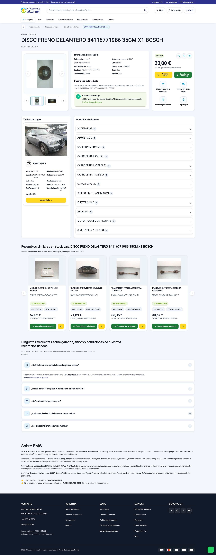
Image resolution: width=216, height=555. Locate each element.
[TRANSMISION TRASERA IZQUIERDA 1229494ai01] (128, 270)
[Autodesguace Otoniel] (30, 10)
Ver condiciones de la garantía (36, 378)
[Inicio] (23, 27)
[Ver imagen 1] (37, 101)
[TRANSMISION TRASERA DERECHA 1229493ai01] (169, 270)
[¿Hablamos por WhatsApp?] (211, 550)
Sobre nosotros (97, 20)
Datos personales (72, 509)
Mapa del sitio (140, 515)
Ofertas (68, 525)
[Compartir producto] (179, 56)
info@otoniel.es (27, 525)
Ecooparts (139, 520)
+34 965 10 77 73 (28, 519)
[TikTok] (183, 510)
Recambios (50, 20)
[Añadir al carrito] (61, 326)
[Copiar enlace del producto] (189, 56)
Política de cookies (107, 515)
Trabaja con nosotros (143, 509)
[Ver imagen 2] (52, 101)
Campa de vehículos (65, 20)
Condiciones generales (109, 531)
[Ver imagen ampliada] (45, 73)
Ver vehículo (45, 200)
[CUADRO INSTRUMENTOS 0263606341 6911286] (88, 270)
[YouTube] (189, 510)
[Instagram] (177, 510)
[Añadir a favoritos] (184, 56)
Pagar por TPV (140, 531)
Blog (136, 536)
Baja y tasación (82, 20)
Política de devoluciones (92, 102)
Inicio (40, 20)
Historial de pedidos (73, 515)
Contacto (111, 20)
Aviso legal (104, 509)
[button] (134, 129)
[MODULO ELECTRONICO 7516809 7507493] (47, 270)
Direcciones (70, 520)
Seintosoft (75, 550)
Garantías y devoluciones (110, 525)
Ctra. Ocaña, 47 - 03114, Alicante (34, 514)
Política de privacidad (108, 520)
